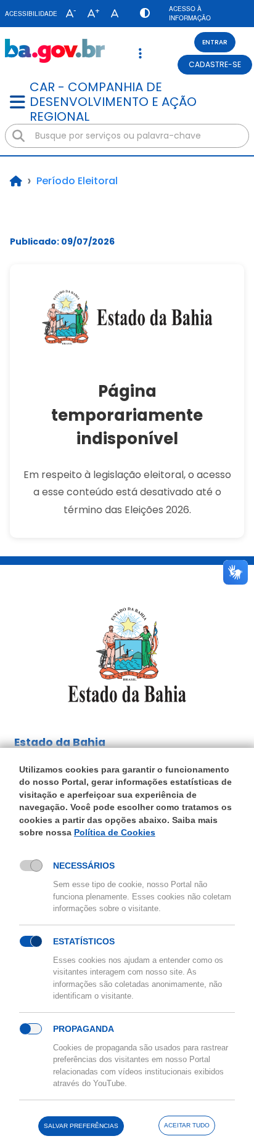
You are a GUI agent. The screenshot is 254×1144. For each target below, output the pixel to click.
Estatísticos (84, 941)
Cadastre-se (215, 64)
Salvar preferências (81, 1125)
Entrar (214, 42)
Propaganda (83, 1029)
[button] (68, 13)
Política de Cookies (114, 832)
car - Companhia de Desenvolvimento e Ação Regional (113, 101)
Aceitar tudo (187, 1125)
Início (16, 181)
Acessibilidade (31, 13)
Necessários (84, 865)
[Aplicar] (18, 136)
